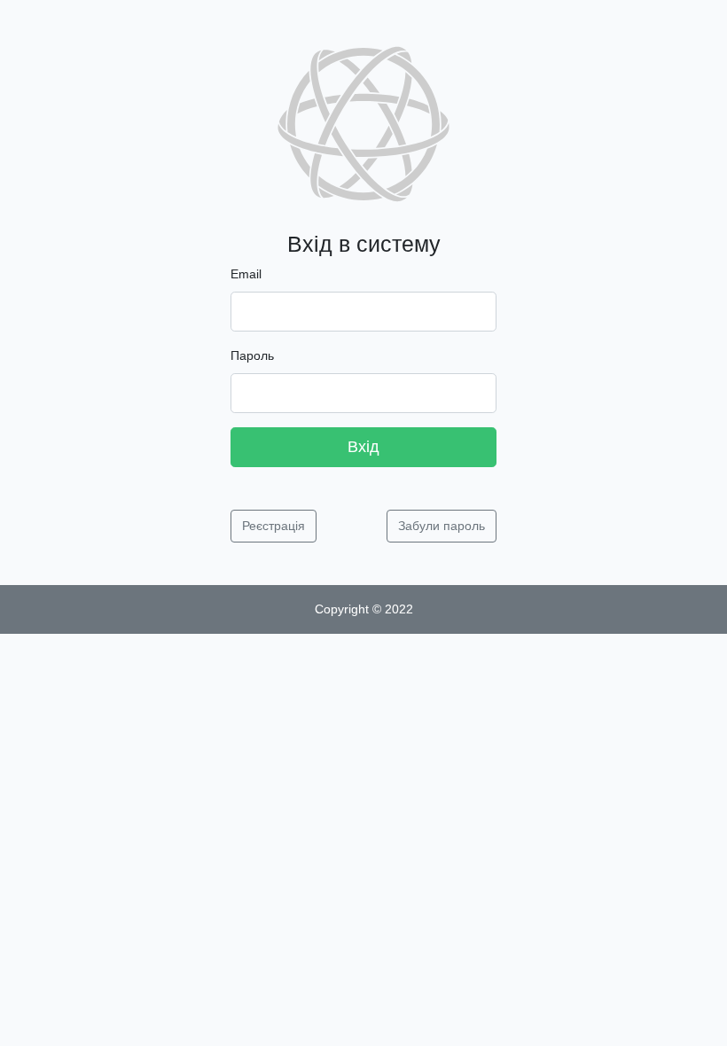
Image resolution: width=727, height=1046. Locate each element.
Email (246, 274)
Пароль (252, 355)
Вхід (363, 447)
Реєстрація (273, 526)
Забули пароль (441, 526)
